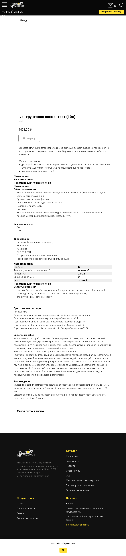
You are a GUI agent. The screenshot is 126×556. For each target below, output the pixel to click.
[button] (111, 11)
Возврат (21, 513)
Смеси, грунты (73, 471)
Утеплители (72, 456)
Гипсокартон (72, 461)
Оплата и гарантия (26, 508)
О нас (20, 503)
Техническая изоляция (77, 490)
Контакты (71, 503)
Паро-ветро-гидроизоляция (80, 485)
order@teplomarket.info (77, 525)
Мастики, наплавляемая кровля (82, 480)
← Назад (22, 20)
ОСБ (68, 475)
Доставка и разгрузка (28, 518)
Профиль (70, 466)
